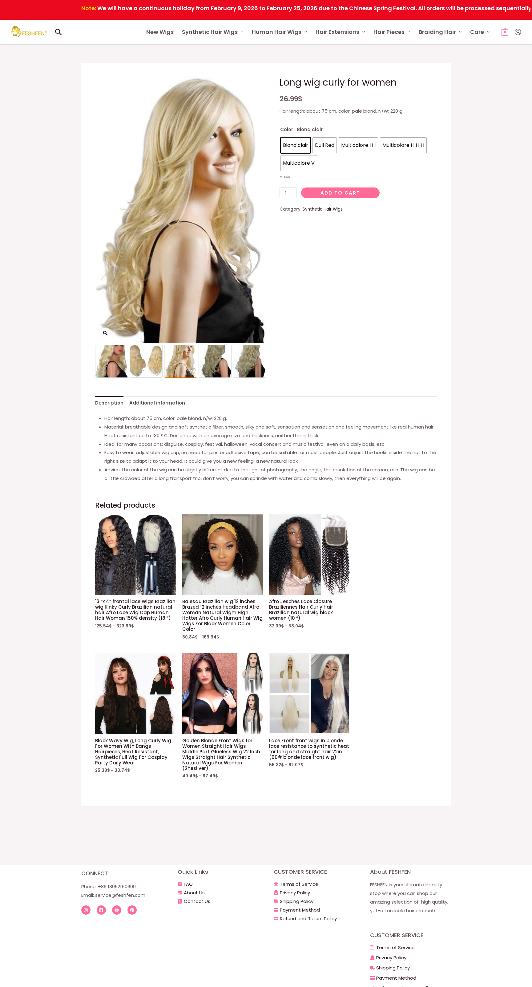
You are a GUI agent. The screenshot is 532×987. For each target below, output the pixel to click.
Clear (285, 177)
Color (286, 129)
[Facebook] (101, 910)
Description (109, 403)
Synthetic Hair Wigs (210, 32)
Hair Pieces (389, 32)
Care (477, 32)
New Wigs (160, 32)
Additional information (157, 403)
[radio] (295, 145)
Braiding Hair (437, 32)
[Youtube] (116, 910)
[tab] (109, 402)
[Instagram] (86, 910)
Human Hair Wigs (276, 32)
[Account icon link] (517, 32)
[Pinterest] (132, 910)
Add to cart (340, 193)
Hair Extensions (337, 32)
